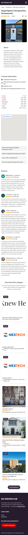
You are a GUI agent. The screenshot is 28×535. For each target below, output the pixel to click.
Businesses (9, 7)
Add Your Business (9, 525)
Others (13, 16)
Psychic (5, 297)
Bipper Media (21, 506)
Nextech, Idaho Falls (7, 347)
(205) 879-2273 (7, 86)
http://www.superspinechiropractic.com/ (14, 88)
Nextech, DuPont (7, 378)
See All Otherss (14, 487)
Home (2, 7)
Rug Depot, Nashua (7, 409)
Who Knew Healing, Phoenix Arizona (12, 317)
